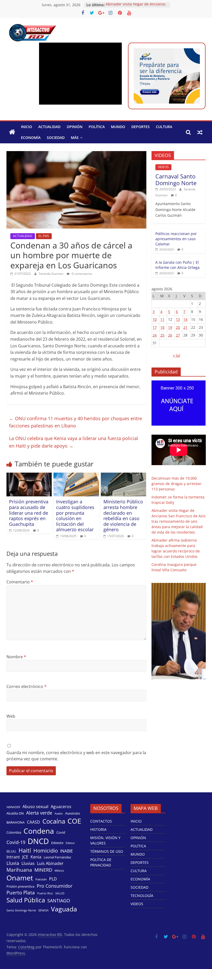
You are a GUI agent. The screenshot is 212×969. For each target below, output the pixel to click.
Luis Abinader (50, 863)
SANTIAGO (58, 900)
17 (155, 327)
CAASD (33, 822)
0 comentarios (81, 273)
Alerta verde (39, 813)
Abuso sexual (35, 806)
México (59, 870)
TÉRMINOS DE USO (106, 851)
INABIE (66, 851)
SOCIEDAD (56, 137)
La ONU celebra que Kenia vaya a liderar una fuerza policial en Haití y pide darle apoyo (73, 442)
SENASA (43, 910)
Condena (39, 831)
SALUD (59, 893)
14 (185, 319)
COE (74, 821)
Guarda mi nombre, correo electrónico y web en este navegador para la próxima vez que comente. (76, 756)
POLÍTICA (97, 126)
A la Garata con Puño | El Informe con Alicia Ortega (177, 265)
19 (170, 327)
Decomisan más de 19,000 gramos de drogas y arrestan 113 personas (176, 483)
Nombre (16, 657)
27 (178, 335)
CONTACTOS (101, 821)
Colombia (13, 832)
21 (185, 327)
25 (162, 335)
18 (162, 327)
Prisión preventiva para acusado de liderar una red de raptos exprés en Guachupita (28, 512)
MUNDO (118, 126)
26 (170, 335)
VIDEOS (163, 167)
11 (162, 319)
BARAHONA (15, 822)
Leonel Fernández (57, 857)
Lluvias (28, 863)
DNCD (38, 841)
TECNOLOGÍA (142, 895)
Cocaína (53, 821)
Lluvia (12, 863)
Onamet (19, 877)
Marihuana (19, 869)
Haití (25, 850)
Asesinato (72, 813)
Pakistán (41, 879)
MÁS (75, 137)
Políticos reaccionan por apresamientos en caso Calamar (176, 238)
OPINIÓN (74, 126)
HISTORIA (98, 829)
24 (155, 335)
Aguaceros (61, 806)
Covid (60, 832)
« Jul (176, 355)
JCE (25, 857)
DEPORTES (140, 126)
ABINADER (13, 807)
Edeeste (57, 842)
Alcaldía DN (15, 813)
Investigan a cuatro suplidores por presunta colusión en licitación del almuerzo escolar (75, 515)
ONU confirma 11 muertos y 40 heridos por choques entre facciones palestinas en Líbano (75, 422)
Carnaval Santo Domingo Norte (175, 179)
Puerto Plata (20, 892)
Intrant (13, 857)
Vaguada (64, 909)
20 (178, 327)
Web (10, 716)
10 (155, 319)
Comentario (19, 582)
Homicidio (45, 850)
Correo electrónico (26, 686)
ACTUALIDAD (49, 126)
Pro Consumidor (54, 886)
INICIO (26, 126)
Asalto (59, 813)
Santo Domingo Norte (21, 910)
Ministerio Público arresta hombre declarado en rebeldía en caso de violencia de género (123, 515)
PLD (53, 879)
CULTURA (164, 126)
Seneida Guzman (51, 273)
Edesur (70, 843)
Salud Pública (25, 900)
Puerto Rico (45, 893)
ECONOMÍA (31, 137)
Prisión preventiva (20, 886)
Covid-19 (15, 842)
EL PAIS (44, 236)
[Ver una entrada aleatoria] (200, 132)
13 (178, 319)
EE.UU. (11, 851)
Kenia (36, 857)
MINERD (43, 870)
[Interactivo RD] (12, 132)
